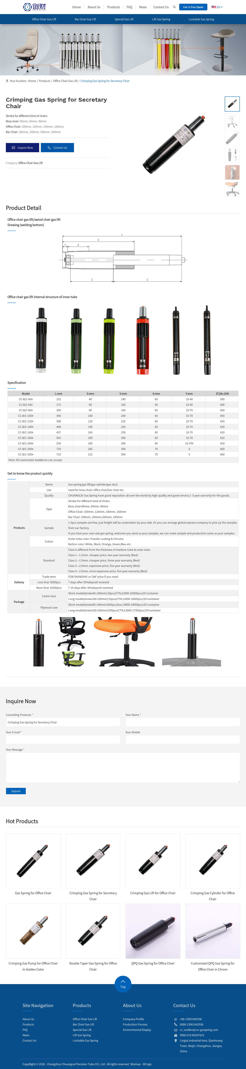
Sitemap (135, 1064)
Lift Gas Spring (82, 1035)
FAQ (25, 1030)
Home (32, 81)
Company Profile (133, 1019)
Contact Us (29, 1040)
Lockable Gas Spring (85, 1040)
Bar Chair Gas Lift (83, 1024)
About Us (28, 1019)
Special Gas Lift (82, 1030)
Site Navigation (38, 1005)
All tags (147, 1064)
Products (44, 81)
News (26, 1035)
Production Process (135, 1024)
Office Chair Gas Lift (65, 81)
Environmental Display (137, 1030)
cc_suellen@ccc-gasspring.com (199, 1030)
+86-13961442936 (191, 1019)
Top (123, 986)
